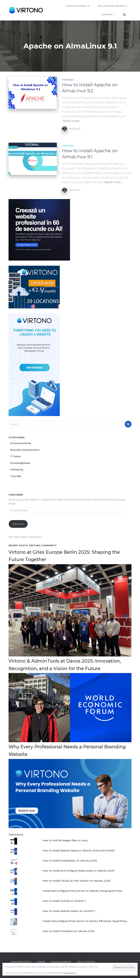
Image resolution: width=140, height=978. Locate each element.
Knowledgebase (20, 463)
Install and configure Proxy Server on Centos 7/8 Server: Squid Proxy (85, 921)
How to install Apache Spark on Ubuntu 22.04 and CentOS (79, 850)
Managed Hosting (77, 6)
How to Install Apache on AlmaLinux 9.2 (90, 87)
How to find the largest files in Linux (65, 840)
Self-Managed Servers (111, 6)
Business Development (24, 449)
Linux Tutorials (86, 961)
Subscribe (18, 523)
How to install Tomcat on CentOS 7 (64, 900)
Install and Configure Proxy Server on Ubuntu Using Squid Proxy (82, 890)
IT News (15, 456)
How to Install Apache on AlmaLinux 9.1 (90, 153)
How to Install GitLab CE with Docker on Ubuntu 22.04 (76, 880)
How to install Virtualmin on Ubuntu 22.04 (69, 931)
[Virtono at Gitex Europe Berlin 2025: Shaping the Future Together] (70, 610)
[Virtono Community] (26, 10)
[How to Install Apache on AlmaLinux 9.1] (33, 159)
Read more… (72, 121)
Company (107, 14)
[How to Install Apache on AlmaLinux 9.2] (33, 93)
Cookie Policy (70, 973)
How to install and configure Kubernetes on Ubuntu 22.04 (78, 870)
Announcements (20, 443)
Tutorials (67, 79)
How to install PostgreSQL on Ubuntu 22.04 (70, 860)
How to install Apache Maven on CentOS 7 (69, 911)
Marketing (16, 469)
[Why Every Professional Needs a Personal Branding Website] (70, 793)
